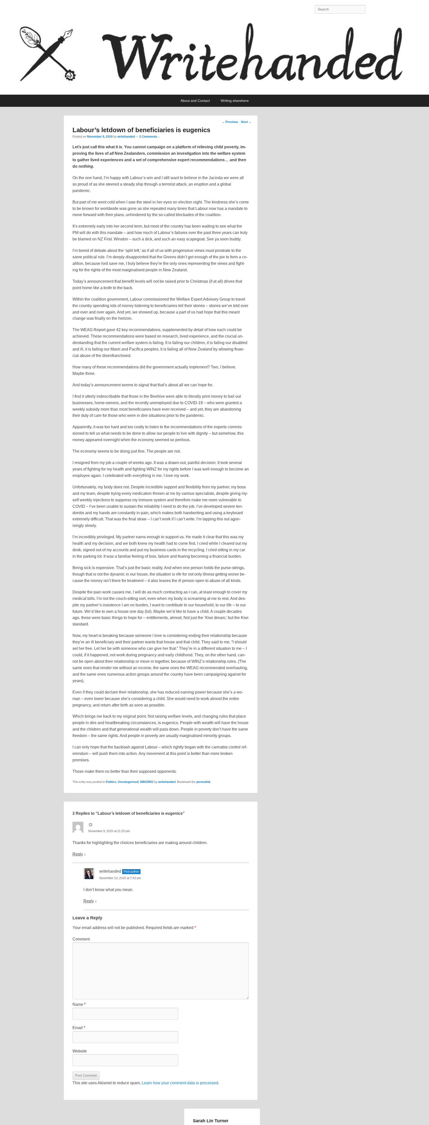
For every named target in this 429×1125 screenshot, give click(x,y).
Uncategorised (128, 782)
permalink (203, 782)
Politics (111, 782)
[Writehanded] (214, 57)
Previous (230, 122)
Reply (77, 854)
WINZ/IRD (146, 782)
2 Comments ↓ (149, 136)
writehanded (126, 136)
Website (79, 1051)
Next (246, 122)
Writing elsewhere (235, 101)
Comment (81, 939)
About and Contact (195, 101)
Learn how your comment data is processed (180, 1083)
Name (79, 1004)
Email (78, 1028)
